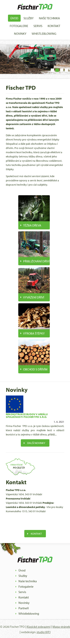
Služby (29, 18)
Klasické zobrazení (39, 627)
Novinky (20, 33)
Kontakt (54, 26)
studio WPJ (44, 632)
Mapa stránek (61, 627)
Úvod (14, 18)
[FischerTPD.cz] (35, 11)
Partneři (23, 608)
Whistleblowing (44, 33)
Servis (37, 26)
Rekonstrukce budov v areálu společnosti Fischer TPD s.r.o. (27, 415)
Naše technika (49, 18)
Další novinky (36, 443)
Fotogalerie (19, 26)
